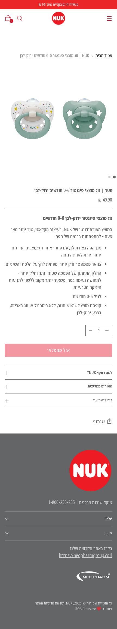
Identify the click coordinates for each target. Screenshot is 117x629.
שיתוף (99, 421)
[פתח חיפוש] (19, 18)
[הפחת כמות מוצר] (91, 330)
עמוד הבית (104, 55)
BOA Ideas (83, 608)
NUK (69, 603)
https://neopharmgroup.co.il (85, 555)
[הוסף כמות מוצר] (107, 330)
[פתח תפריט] (109, 18)
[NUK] (58, 18)
